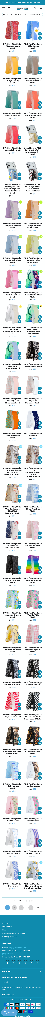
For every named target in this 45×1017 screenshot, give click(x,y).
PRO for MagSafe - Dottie (33, 434)
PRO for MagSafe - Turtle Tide (33, 819)
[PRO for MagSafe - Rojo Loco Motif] (12, 701)
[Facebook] (7, 962)
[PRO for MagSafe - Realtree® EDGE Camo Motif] (12, 736)
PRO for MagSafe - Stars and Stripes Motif (12, 545)
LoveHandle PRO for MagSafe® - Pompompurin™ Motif (33, 151)
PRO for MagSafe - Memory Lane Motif (12, 46)
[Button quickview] (19, 34)
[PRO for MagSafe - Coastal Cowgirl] (12, 838)
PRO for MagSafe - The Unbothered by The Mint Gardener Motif (12, 471)
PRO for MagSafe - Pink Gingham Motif (33, 649)
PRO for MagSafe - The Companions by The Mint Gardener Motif (33, 472)
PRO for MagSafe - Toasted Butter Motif (12, 649)
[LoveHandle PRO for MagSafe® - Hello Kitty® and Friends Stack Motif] (12, 171)
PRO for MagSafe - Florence (12, 885)
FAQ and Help (7, 926)
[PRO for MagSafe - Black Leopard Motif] (12, 565)
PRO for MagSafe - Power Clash (33, 852)
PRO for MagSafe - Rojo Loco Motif (12, 715)
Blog (4, 930)
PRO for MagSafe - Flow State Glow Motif (33, 294)
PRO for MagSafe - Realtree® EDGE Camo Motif (12, 751)
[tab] (3, 39)
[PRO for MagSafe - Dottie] (33, 420)
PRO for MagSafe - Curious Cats (33, 785)
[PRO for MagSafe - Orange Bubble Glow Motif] (33, 210)
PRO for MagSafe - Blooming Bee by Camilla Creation (33, 886)
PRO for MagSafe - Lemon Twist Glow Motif (33, 260)
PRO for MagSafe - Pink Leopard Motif (33, 545)
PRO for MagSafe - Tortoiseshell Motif (33, 751)
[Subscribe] (40, 982)
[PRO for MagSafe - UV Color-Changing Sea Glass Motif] (33, 314)
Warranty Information (10, 936)
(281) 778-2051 (7, 954)
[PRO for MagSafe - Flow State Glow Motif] (33, 279)
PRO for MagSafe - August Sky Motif (12, 80)
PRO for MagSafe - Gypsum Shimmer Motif (33, 400)
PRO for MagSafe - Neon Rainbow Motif (33, 580)
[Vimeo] (37, 962)
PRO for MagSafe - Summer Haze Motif (33, 80)
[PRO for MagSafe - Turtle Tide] (33, 805)
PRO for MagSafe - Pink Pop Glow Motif (12, 294)
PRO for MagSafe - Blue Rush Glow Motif (12, 260)
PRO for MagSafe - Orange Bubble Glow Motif (33, 225)
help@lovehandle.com (17, 948)
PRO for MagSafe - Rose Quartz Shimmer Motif (12, 400)
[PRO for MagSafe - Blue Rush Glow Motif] (12, 245)
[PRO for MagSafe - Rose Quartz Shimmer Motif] (12, 385)
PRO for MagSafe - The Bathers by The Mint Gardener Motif (12, 510)
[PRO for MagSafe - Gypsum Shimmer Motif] (33, 385)
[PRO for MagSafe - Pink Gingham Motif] (33, 634)
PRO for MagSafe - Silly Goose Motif (33, 46)
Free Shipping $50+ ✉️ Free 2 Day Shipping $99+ (22, 2)
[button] (3, 8)
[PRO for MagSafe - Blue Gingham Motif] (33, 493)
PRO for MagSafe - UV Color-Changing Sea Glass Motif (33, 330)
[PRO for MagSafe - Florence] (12, 870)
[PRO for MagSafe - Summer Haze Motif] (33, 65)
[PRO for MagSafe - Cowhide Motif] (33, 669)
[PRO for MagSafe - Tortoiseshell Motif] (33, 736)
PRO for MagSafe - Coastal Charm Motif (12, 615)
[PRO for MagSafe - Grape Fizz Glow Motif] (12, 210)
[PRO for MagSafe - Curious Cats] (33, 771)
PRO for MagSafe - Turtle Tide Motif (33, 615)
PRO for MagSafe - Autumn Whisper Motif (33, 115)
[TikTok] (25, 962)
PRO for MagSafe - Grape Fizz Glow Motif (12, 225)
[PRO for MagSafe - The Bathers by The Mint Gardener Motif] (12, 493)
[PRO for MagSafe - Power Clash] (33, 838)
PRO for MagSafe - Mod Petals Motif (32, 365)
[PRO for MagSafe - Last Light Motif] (12, 135)
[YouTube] (31, 962)
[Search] (9, 8)
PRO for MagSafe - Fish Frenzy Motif (12, 786)
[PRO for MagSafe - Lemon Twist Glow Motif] (33, 245)
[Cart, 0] (40, 8)
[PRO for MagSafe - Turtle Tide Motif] (33, 600)
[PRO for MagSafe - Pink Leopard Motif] (33, 530)
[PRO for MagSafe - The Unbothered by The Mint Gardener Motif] (12, 455)
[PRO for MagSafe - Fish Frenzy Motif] (12, 771)
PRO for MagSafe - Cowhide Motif (33, 683)
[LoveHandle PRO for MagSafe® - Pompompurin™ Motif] (33, 135)
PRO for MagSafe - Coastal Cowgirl (12, 852)
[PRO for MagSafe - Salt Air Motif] (12, 100)
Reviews (5, 923)
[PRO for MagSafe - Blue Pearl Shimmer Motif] (12, 351)
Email (5, 982)
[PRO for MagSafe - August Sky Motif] (12, 65)
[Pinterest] (13, 962)
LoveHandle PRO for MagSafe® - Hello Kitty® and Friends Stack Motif (12, 188)
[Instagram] (19, 962)
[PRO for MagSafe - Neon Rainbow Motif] (33, 565)
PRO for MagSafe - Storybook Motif (12, 683)
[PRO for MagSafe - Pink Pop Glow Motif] (12, 279)
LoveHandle (25, 1016)
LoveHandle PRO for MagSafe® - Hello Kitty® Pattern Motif (33, 187)
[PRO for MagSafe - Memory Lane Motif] (12, 31)
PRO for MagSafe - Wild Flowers (12, 819)
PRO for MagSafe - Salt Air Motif (12, 114)
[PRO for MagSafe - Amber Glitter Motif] (12, 420)
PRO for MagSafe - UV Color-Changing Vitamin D (12, 330)
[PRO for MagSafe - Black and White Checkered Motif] (33, 701)
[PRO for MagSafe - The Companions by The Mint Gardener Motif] (33, 455)
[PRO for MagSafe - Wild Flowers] (12, 805)
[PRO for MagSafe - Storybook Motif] (12, 669)
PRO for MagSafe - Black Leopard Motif (12, 580)
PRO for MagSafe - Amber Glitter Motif (12, 435)
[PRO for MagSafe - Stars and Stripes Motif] (12, 530)
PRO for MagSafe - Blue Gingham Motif (33, 509)
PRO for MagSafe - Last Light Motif (12, 149)
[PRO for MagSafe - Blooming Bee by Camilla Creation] (33, 870)
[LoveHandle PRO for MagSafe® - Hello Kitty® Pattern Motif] (33, 171)
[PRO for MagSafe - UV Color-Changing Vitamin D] (12, 314)
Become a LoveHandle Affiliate (13, 933)
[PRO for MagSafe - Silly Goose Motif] (33, 31)
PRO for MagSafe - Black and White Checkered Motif (33, 716)
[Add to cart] (19, 38)
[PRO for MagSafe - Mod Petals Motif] (33, 351)
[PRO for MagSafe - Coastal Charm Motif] (12, 600)
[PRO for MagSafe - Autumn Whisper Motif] (33, 100)
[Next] (37, 907)
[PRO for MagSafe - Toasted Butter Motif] (12, 634)
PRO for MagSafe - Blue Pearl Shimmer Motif (12, 366)
